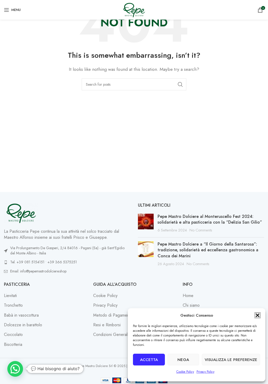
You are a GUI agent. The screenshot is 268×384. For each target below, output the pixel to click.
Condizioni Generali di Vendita (120, 335)
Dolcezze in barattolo (23, 325)
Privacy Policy (205, 371)
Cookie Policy (185, 371)
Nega (183, 360)
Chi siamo (191, 305)
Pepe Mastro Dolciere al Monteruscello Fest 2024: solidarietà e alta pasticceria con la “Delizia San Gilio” (210, 219)
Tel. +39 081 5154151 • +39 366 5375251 (43, 262)
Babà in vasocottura (21, 315)
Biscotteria (13, 344)
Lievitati (10, 296)
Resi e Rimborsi (107, 325)
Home (188, 296)
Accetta (149, 360)
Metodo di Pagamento (113, 315)
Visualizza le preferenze (231, 360)
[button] (257, 315)
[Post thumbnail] (146, 223)
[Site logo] (134, 9)
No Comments (200, 230)
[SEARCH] (180, 84)
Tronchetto (13, 305)
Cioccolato (13, 335)
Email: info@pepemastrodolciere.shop (38, 271)
